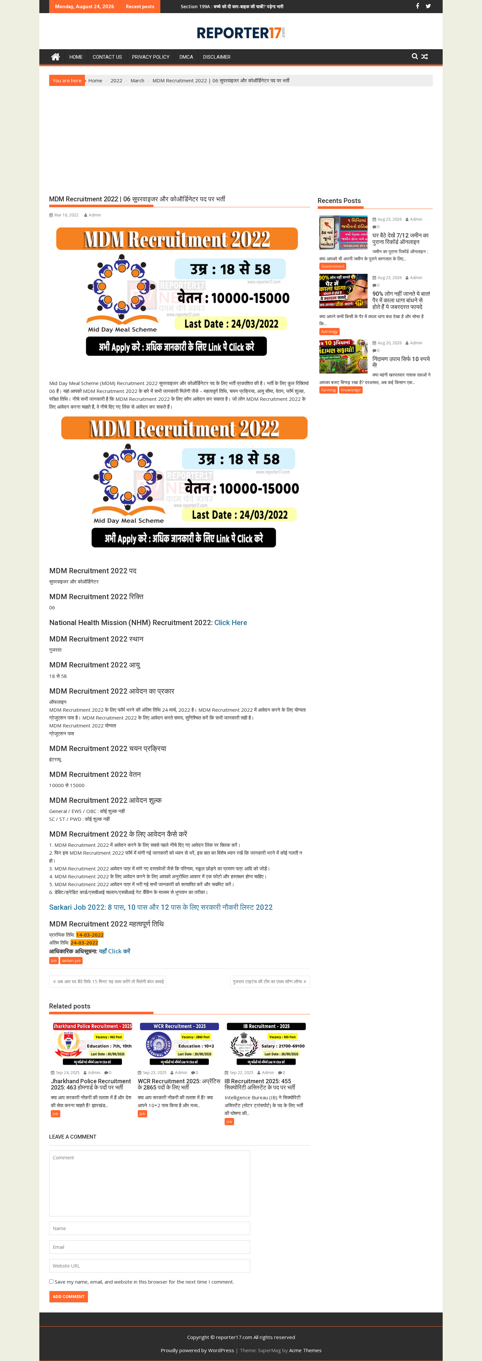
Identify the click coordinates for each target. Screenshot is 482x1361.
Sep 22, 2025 (241, 1072)
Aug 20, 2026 (389, 343)
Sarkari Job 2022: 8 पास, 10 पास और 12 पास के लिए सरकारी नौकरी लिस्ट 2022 (161, 907)
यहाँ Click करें (114, 951)
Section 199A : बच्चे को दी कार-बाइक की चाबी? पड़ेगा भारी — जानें (195, 6)
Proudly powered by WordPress (197, 1350)
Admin (95, 215)
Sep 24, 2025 (67, 1072)
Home (76, 57)
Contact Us (107, 57)
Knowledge (351, 389)
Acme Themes (305, 1350)
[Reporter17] (55, 56)
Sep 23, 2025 (154, 1072)
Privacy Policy (151, 57)
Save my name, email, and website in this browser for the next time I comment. (144, 1281)
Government (332, 266)
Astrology (329, 331)
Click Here (230, 623)
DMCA (186, 57)
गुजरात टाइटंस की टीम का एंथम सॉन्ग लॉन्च (267, 981)
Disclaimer (217, 57)
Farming (328, 389)
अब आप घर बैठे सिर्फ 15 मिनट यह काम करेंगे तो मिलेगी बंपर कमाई (110, 981)
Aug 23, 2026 (389, 219)
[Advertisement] (241, 135)
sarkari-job (71, 960)
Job (54, 960)
